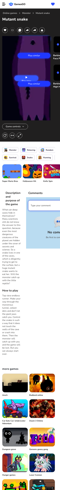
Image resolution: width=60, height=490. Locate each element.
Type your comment (41, 205)
